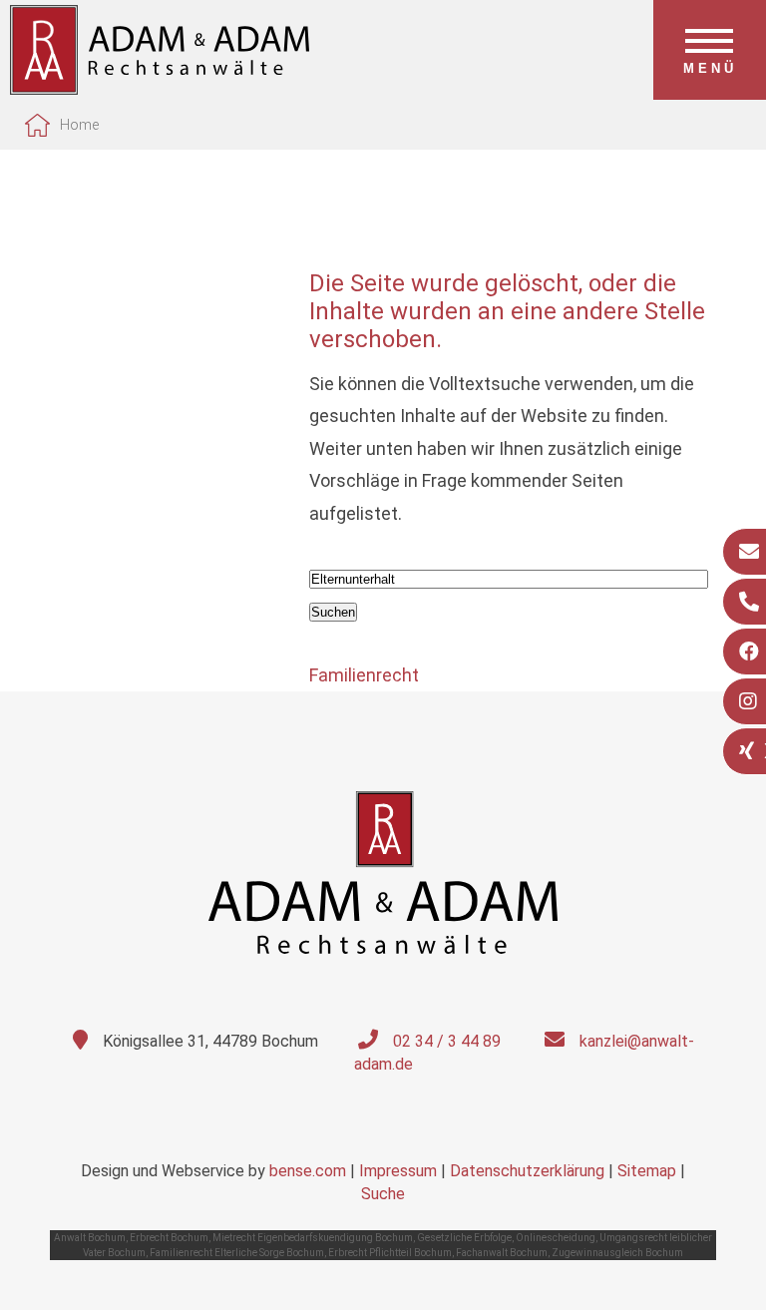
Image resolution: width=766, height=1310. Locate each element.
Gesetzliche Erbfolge (464, 1237)
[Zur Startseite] (159, 88)
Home (79, 125)
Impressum (398, 1170)
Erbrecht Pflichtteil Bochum (390, 1252)
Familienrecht (364, 674)
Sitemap (646, 1170)
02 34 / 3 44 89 (447, 1041)
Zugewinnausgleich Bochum (617, 1252)
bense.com (307, 1170)
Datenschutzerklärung (527, 1170)
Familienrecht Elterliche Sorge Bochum (237, 1252)
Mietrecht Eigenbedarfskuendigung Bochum (312, 1237)
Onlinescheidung (555, 1237)
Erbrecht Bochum (169, 1237)
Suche (383, 1193)
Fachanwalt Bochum (502, 1252)
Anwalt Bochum (90, 1237)
